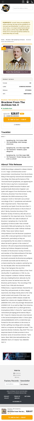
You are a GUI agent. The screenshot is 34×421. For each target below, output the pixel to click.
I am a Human (24, 384)
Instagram (18, 375)
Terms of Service (17, 397)
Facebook (18, 373)
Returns (27, 396)
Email (17, 377)
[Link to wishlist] (23, 2)
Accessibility (17, 401)
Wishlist (18, 124)
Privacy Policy (6, 397)
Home (2, 39)
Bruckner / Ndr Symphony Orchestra (15, 39)
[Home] (5, 8)
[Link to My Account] (27, 2)
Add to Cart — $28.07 (18, 119)
